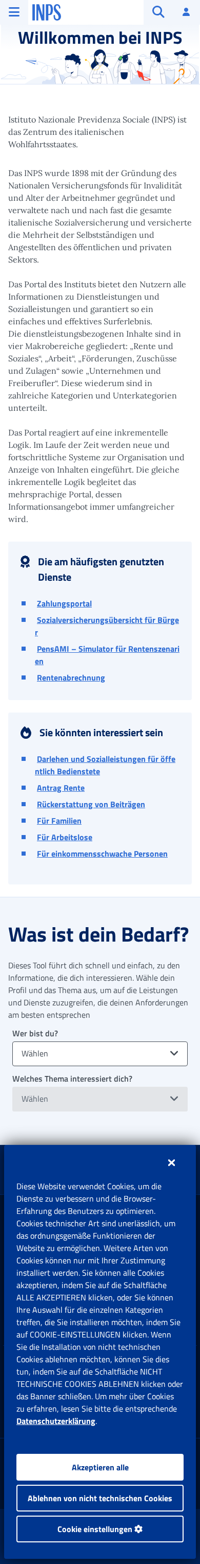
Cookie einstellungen (95, 1529)
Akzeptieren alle (100, 1467)
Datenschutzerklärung (55, 1421)
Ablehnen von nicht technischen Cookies (100, 1498)
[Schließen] (171, 1162)
